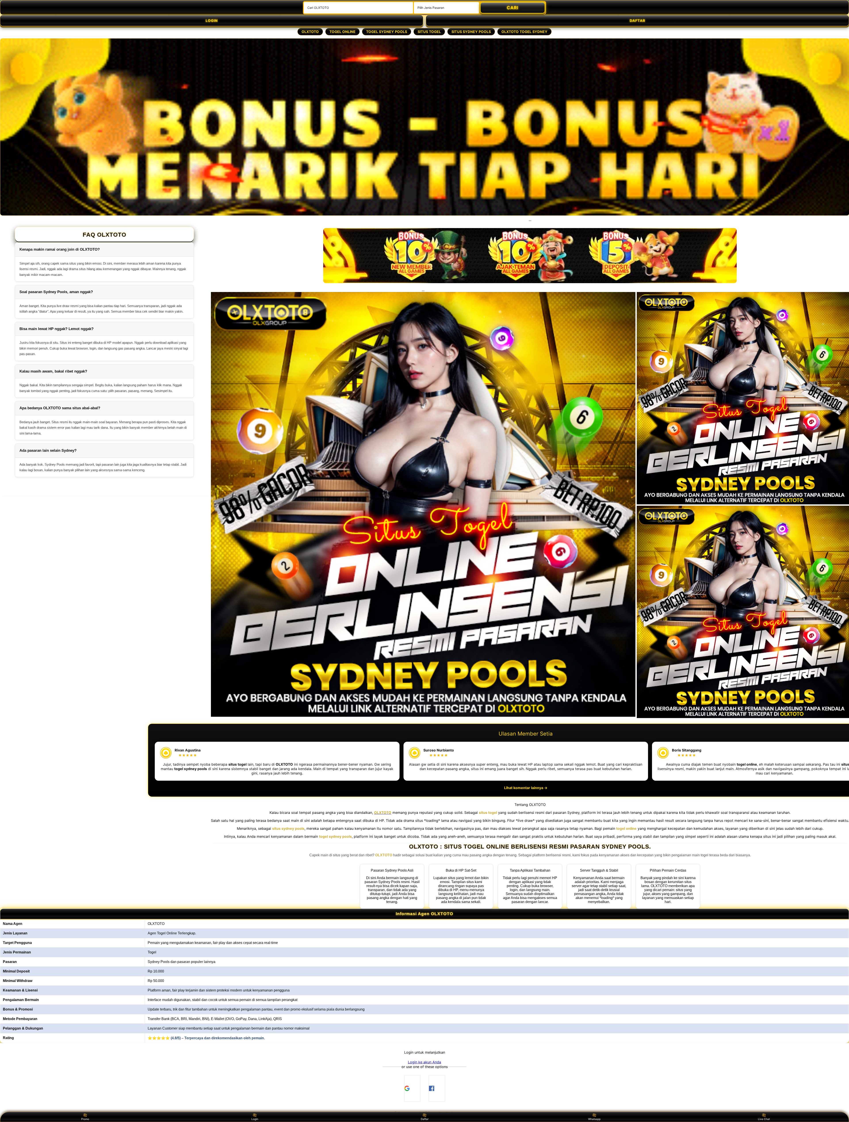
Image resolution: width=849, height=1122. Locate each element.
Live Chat (764, 1119)
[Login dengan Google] (412, 1088)
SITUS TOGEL (429, 31)
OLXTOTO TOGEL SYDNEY (524, 31)
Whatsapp (594, 1119)
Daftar (424, 1119)
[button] (424, 1062)
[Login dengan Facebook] (437, 1088)
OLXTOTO (310, 31)
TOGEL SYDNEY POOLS (386, 31)
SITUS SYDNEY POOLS (471, 31)
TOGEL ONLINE (342, 31)
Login (254, 1119)
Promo (85, 1119)
